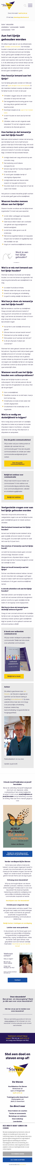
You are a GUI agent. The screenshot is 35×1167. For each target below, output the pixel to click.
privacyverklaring (9, 1021)
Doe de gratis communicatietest (17, 463)
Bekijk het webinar (14, 497)
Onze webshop (17, 1119)
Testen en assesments (17, 1113)
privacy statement (23, 1164)
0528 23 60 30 (22, 13)
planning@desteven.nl (21, 17)
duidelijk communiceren (12, 47)
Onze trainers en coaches (17, 1111)
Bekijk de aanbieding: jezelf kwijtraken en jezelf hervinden (17, 853)
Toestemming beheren (17, 1154)
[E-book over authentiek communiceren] (17, 659)
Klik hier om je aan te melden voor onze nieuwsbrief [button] (17, 1010)
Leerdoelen (17, 1121)
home (3, 24)
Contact (17, 980)
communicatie (14, 27)
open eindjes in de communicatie (19, 85)
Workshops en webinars (17, 1116)
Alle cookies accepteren (17, 1160)
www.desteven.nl (16, 699)
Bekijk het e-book (14, 676)
